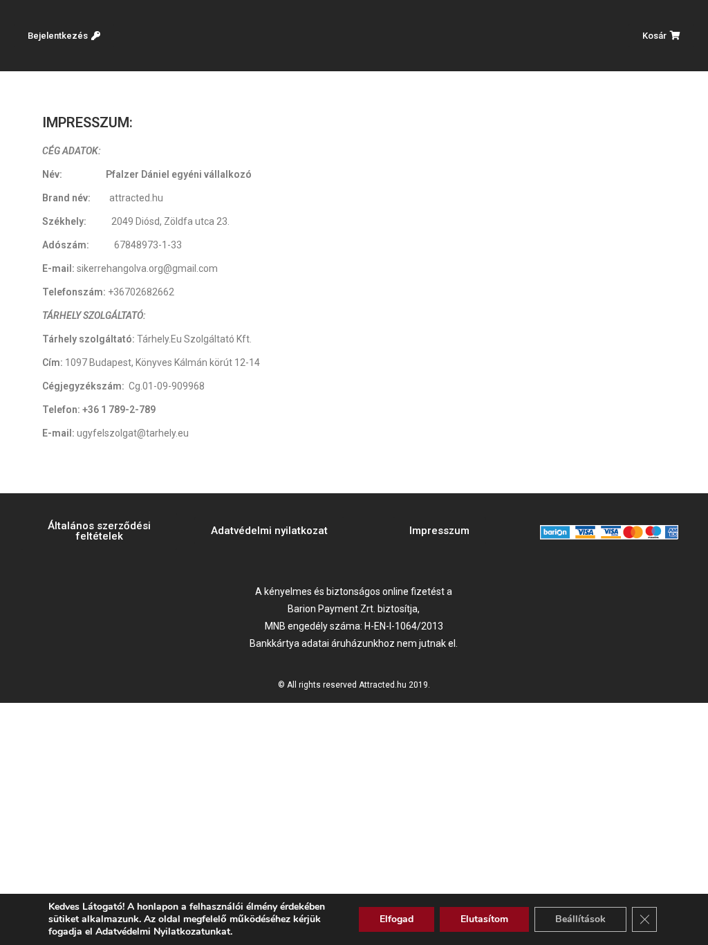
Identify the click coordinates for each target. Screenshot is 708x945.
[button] (64, 35)
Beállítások (580, 919)
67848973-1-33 (148, 244)
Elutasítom (484, 919)
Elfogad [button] (396, 919)
